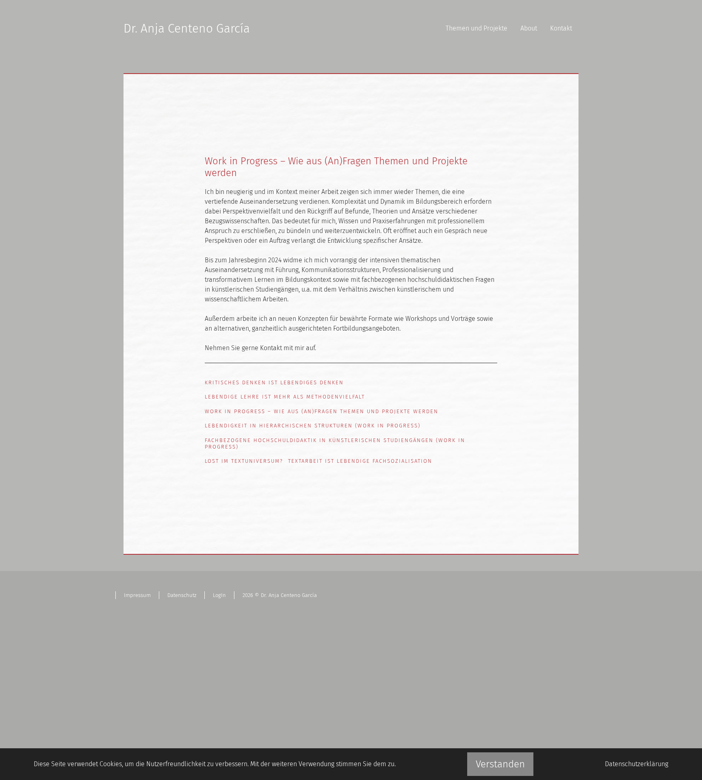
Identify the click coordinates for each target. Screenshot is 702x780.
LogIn (219, 595)
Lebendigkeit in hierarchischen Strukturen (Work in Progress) (312, 426)
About (528, 28)
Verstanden (500, 764)
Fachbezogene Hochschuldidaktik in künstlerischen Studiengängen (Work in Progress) (335, 443)
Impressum (137, 595)
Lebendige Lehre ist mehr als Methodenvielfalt (285, 397)
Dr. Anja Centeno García (187, 28)
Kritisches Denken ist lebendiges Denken (274, 382)
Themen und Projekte (476, 28)
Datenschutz (181, 595)
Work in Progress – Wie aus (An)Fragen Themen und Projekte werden (321, 411)
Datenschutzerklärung (636, 764)
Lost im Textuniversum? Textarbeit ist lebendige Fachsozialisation (318, 461)
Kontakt (561, 28)
